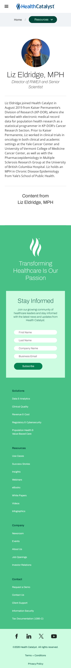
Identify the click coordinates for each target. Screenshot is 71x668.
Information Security (23, 611)
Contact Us (18, 595)
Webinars (17, 479)
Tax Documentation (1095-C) (28, 618)
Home (18, 19)
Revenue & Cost (21, 414)
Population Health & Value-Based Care (23, 432)
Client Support (19, 603)
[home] (42, 7)
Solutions (18, 390)
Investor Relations (21, 565)
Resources (19, 448)
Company (18, 525)
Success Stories (21, 464)
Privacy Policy (35, 663)
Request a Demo (21, 587)
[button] (6, 6)
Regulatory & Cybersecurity (26, 422)
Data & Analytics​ (21, 398)
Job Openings (19, 557)
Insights (16, 471)
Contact (17, 579)
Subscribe (28, 366)
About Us (17, 549)
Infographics (18, 511)
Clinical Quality (20, 406)
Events (16, 541)
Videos (16, 503)
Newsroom (18, 533)
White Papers (19, 495)
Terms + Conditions (35, 655)
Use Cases (18, 456)
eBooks (16, 487)
